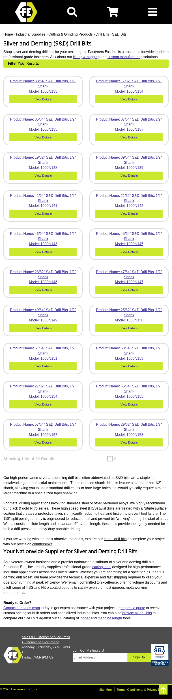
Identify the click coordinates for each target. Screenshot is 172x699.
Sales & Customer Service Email (46, 637)
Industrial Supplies (30, 34)
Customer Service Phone (40, 642)
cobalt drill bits (115, 539)
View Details (43, 99)
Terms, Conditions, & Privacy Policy (141, 689)
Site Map (105, 689)
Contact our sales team (21, 608)
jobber (85, 618)
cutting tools (101, 567)
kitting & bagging (86, 57)
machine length (110, 618)
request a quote (132, 608)
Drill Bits (102, 34)
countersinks (42, 544)
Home (8, 34)
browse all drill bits (137, 613)
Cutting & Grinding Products (70, 34)
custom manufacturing (125, 57)
